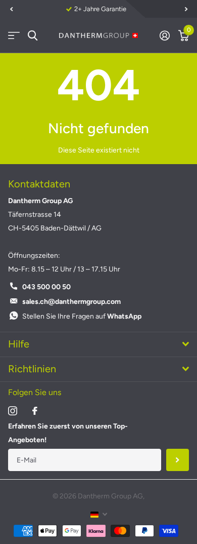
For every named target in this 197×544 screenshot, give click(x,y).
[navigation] (11, 9)
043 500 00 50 (46, 287)
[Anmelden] (164, 35)
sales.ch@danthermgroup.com (71, 301)
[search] (32, 35)
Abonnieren (177, 460)
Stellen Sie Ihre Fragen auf (81, 316)
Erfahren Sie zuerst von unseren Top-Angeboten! (68, 433)
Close (98, 344)
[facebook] (34, 411)
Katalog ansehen (14, 35)
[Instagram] (12, 410)
